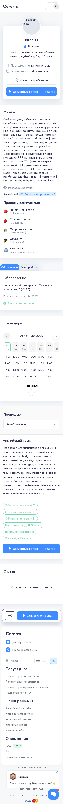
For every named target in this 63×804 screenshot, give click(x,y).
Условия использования (31, 767)
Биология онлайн (17, 724)
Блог (9, 751)
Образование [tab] (9, 267)
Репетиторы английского (22, 676)
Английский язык (39, 65)
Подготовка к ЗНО (18, 692)
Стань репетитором (19, 757)
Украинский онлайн (18, 719)
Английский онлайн (18, 708)
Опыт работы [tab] (29, 267)
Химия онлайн (15, 730)
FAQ (8, 746)
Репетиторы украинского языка (27, 687)
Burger (48, 6)
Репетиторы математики (22, 681)
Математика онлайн (19, 713)
